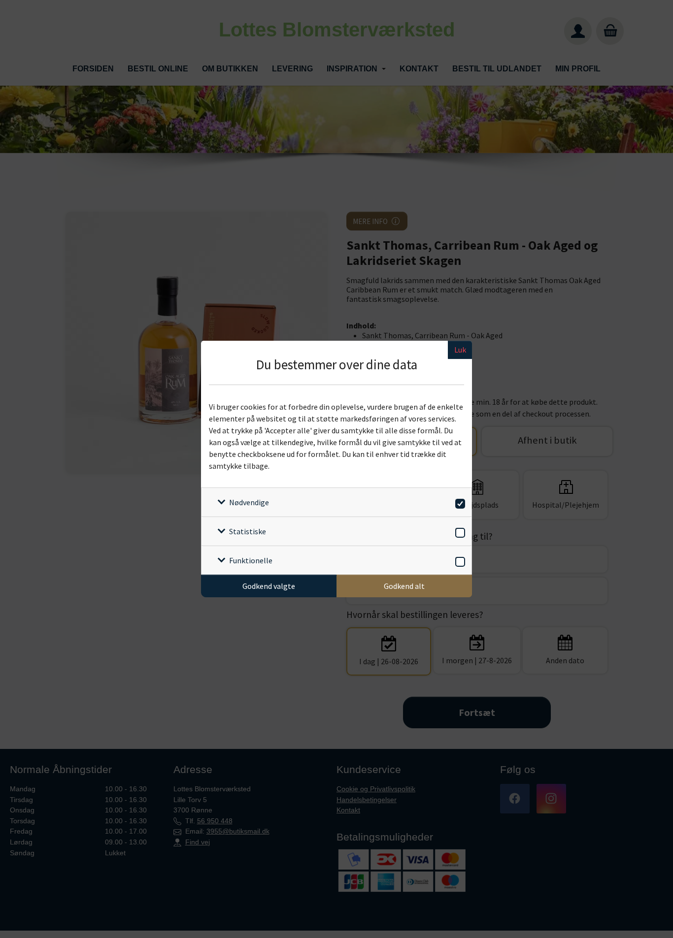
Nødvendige (249, 502)
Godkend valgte (268, 586)
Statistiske (247, 531)
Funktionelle (250, 560)
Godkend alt (404, 586)
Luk (460, 350)
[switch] (458, 502)
